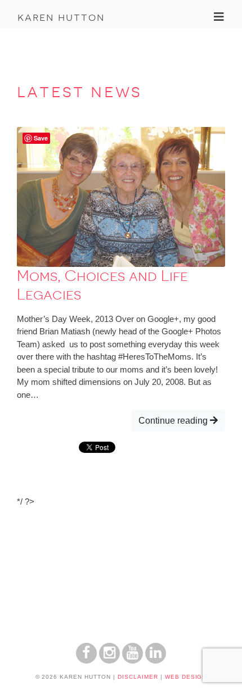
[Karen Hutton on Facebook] (86, 660)
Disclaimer (138, 677)
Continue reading (174, 420)
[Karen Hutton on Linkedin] (155, 660)
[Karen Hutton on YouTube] (132, 660)
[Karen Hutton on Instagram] (109, 660)
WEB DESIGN (186, 677)
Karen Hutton (61, 16)
